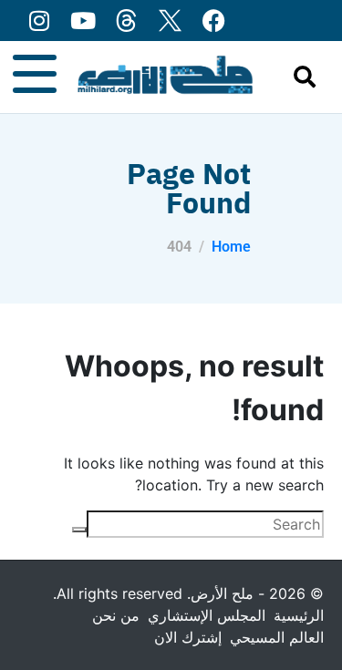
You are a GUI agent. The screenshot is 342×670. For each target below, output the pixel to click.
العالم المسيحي (277, 637)
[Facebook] (213, 20)
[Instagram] (38, 20)
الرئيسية (299, 615)
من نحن (116, 615)
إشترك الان (188, 637)
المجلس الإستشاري (206, 615)
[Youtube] (82, 20)
